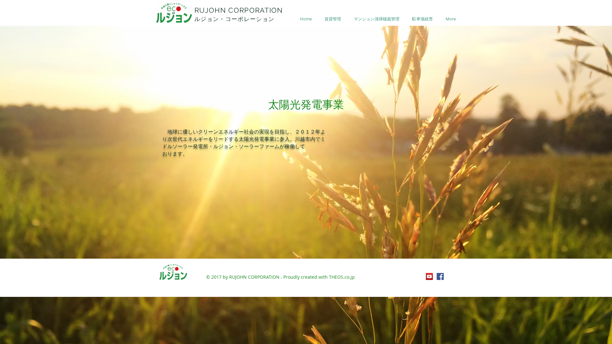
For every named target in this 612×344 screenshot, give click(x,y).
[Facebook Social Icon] (440, 276)
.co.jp (349, 277)
